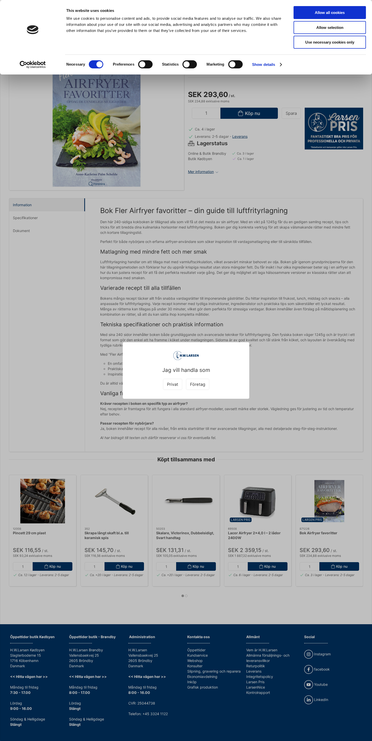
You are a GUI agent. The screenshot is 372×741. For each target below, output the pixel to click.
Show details (263, 64)
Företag (197, 384)
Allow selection (329, 27)
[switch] (145, 64)
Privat (172, 384)
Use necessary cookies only (329, 42)
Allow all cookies (330, 12)
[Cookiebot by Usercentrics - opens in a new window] (33, 64)
